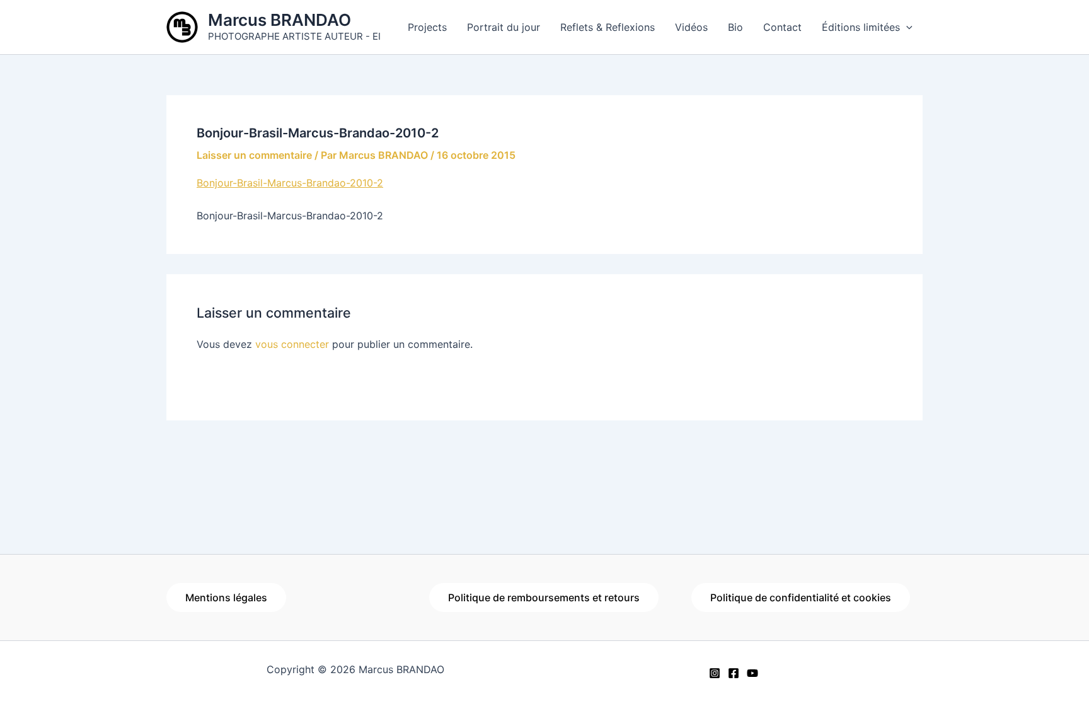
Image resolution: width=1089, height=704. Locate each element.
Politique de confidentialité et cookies (800, 597)
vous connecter (292, 344)
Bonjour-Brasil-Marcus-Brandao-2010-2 (290, 182)
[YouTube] (752, 673)
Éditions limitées (861, 27)
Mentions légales (226, 597)
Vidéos (691, 27)
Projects (427, 27)
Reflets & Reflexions (607, 27)
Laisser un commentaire (254, 155)
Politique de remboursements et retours (544, 597)
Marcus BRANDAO (279, 20)
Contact (782, 27)
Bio (735, 27)
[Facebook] (733, 673)
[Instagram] (714, 673)
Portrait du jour (503, 27)
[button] (906, 27)
